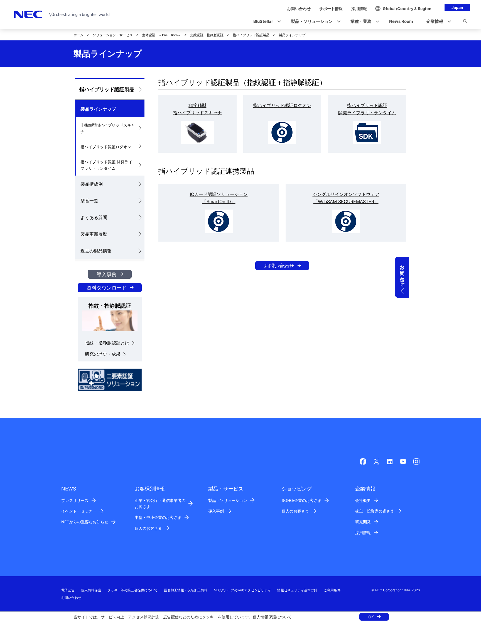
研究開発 (363, 521)
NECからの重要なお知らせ (84, 521)
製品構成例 (91, 184)
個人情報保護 (264, 616)
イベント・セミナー (78, 511)
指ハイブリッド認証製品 (251, 35)
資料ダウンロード (107, 288)
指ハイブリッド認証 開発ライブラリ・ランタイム (106, 165)
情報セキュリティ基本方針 (297, 590)
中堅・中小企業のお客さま (158, 517)
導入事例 (107, 274)
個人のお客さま (148, 528)
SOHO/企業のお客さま (302, 500)
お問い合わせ (279, 266)
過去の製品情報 (96, 251)
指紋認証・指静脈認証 (207, 35)
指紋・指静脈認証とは (107, 343)
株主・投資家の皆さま (374, 511)
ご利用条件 (332, 590)
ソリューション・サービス (113, 35)
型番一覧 (89, 200)
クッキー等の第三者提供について (132, 590)
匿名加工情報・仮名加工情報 (185, 590)
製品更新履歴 (93, 234)
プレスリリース (75, 500)
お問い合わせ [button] (402, 273)
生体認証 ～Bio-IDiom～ (161, 35)
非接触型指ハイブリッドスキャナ (107, 128)
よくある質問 (93, 217)
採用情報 (363, 532)
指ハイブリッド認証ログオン (105, 146)
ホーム (78, 35)
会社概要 (363, 500)
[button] (265, 21)
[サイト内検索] (465, 22)
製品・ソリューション (227, 500)
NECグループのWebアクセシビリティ (242, 590)
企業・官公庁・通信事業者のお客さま (160, 503)
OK (371, 616)
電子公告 (68, 590)
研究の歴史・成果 (103, 354)
